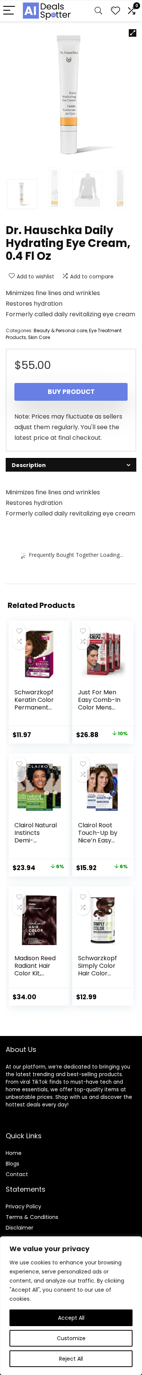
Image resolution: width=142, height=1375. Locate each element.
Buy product (71, 391)
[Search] (98, 11)
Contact (17, 1174)
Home (14, 1153)
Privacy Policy (23, 1206)
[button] (132, 33)
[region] (71, 1305)
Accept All (71, 1318)
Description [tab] (29, 465)
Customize (71, 1338)
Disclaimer (19, 1227)
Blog (11, 1163)
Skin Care (39, 337)
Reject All (71, 1358)
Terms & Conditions (32, 1217)
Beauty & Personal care (60, 330)
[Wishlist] (115, 11)
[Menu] (9, 11)
